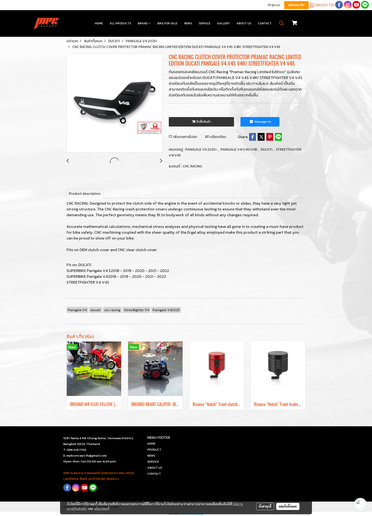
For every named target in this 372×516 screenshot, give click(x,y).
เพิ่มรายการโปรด (184, 136)
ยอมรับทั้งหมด (288, 506)
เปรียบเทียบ (217, 136)
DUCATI (267, 149)
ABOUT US (243, 23)
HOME (99, 23)
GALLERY (223, 23)
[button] (281, 23)
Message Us (262, 121)
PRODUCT (154, 449)
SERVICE (204, 23)
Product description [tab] (85, 193)
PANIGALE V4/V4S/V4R (239, 149)
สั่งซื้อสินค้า (203, 121)
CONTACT (264, 23)
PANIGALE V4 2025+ (201, 149)
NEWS (188, 23)
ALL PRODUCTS (120, 23)
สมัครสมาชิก (296, 5)
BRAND (143, 23)
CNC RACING (192, 166)
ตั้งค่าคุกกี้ (265, 506)
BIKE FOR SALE (167, 23)
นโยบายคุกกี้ (101, 508)
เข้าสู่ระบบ (273, 5)
